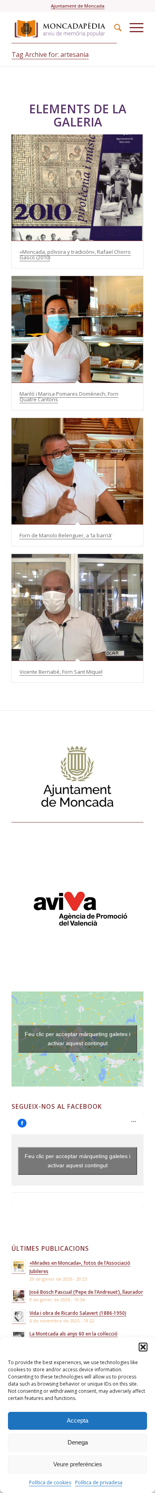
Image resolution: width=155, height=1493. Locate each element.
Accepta (77, 1420)
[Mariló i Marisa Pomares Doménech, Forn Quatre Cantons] (77, 329)
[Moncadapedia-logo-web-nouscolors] (64, 27)
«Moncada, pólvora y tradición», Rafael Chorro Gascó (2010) (75, 254)
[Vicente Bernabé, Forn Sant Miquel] (77, 607)
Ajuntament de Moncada (78, 6)
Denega (78, 1442)
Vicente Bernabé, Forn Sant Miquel (61, 671)
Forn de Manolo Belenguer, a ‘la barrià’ (65, 535)
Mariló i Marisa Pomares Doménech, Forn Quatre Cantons (68, 396)
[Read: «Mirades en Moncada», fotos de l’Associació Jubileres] (19, 1267)
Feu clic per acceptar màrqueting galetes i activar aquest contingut (77, 1038)
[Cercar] (114, 27)
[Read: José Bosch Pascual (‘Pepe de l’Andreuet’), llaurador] (19, 1296)
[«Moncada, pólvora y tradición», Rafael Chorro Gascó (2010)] (77, 187)
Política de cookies (50, 1482)
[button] (143, 1347)
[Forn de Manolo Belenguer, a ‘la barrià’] (77, 471)
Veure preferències (77, 1464)
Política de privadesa (98, 1482)
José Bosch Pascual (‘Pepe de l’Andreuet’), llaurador (86, 1292)
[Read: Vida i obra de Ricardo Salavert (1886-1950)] (19, 1317)
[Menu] (132, 27)
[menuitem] (114, 27)
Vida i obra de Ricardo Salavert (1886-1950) (77, 1313)
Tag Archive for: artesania (50, 54)
